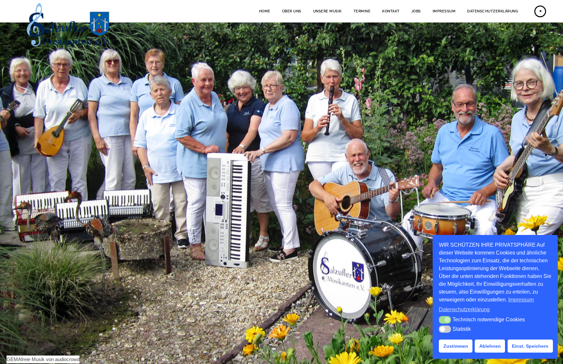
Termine (362, 11)
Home (264, 11)
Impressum (444, 11)
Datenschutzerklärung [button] (464, 309)
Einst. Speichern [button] (530, 346)
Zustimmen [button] (455, 346)
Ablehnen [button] (490, 346)
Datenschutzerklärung (492, 11)
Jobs (416, 11)
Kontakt (391, 11)
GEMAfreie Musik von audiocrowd (43, 359)
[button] (445, 319)
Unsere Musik (327, 11)
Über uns (291, 11)
